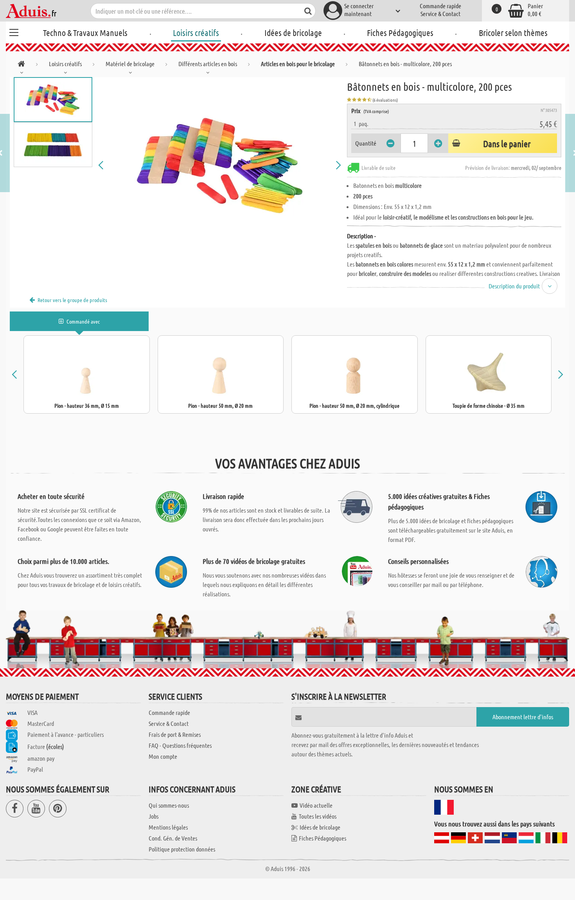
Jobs (153, 816)
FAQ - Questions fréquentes (180, 745)
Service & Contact (440, 13)
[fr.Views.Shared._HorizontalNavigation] (21, 65)
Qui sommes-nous (169, 805)
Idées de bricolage (293, 32)
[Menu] (14, 31)
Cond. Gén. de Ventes (173, 838)
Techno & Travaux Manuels (85, 32)
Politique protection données (182, 849)
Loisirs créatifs (196, 32)
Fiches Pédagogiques (400, 32)
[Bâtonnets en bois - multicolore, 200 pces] (219, 165)
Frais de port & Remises (175, 734)
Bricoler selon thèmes (513, 32)
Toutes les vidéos (317, 816)
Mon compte (163, 756)
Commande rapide (440, 5)
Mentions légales (168, 827)
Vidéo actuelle (316, 805)
